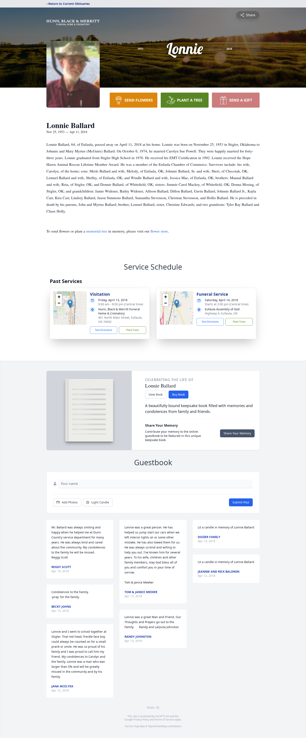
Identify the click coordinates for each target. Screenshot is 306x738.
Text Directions (103, 330)
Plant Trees (132, 330)
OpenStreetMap (157, 726)
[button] (70, 303)
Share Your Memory (237, 433)
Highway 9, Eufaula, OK (221, 313)
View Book (156, 394)
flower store (159, 231)
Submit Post (241, 502)
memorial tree (96, 231)
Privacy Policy (141, 719)
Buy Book (178, 394)
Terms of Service (164, 719)
